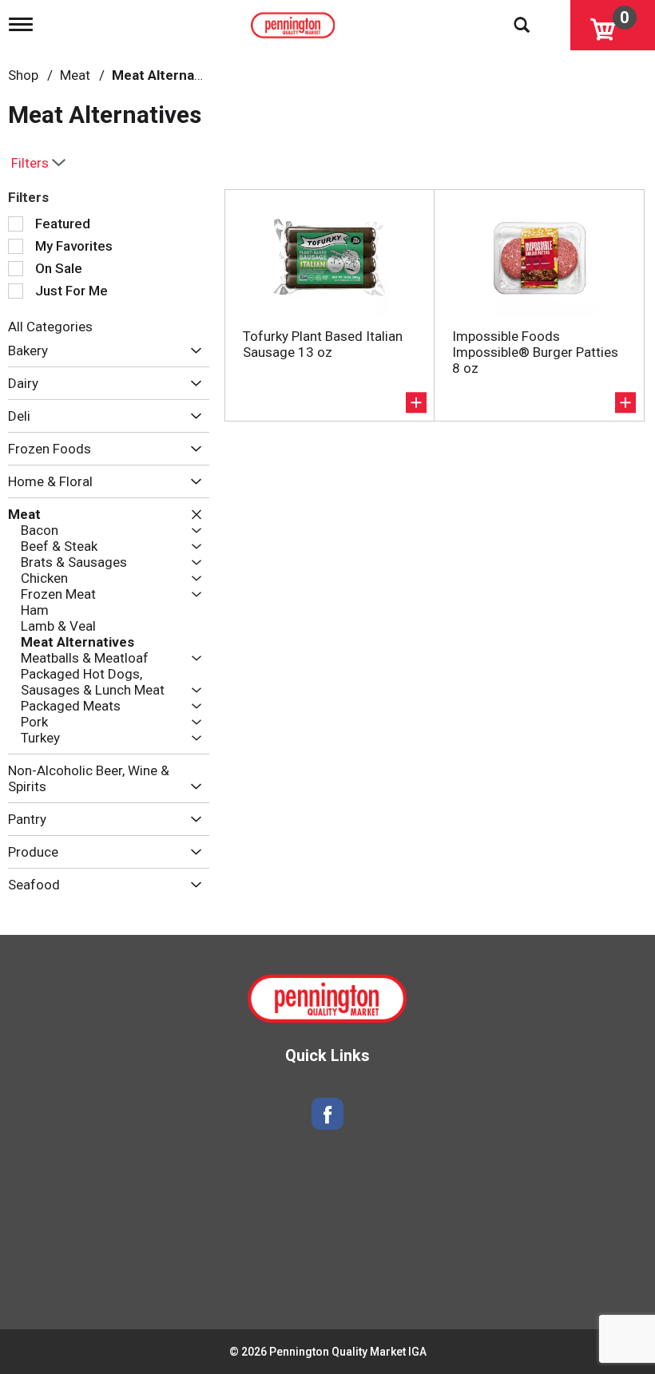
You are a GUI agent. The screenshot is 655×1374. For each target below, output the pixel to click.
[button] (192, 351)
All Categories (50, 327)
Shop (23, 75)
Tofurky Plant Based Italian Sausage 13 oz (323, 344)
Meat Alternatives (168, 75)
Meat (75, 75)
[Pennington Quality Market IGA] (295, 22)
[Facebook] (327, 1114)
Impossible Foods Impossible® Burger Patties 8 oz (535, 352)
